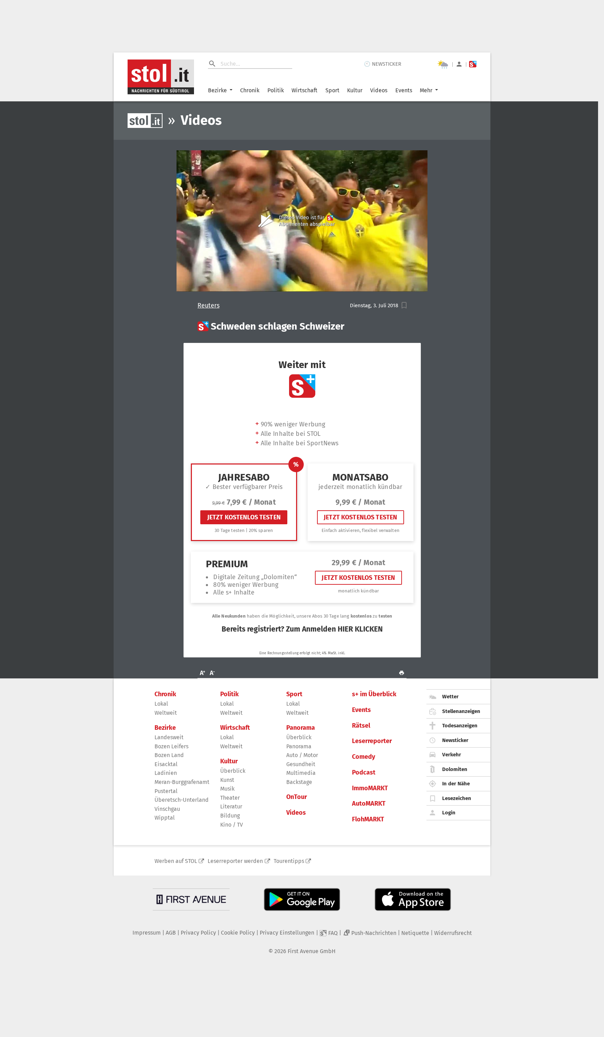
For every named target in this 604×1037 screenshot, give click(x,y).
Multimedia (301, 773)
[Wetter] (443, 64)
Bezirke (217, 90)
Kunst (227, 780)
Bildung (230, 815)
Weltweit (165, 713)
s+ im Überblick (374, 694)
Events (403, 90)
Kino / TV (231, 824)
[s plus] (472, 64)
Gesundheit (300, 764)
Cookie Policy (238, 932)
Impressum (146, 932)
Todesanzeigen (459, 725)
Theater (230, 797)
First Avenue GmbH (312, 951)
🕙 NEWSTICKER (382, 64)
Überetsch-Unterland (181, 800)
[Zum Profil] (459, 64)
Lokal (161, 703)
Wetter (450, 696)
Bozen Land (169, 755)
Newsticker (455, 740)
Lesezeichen (456, 798)
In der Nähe (456, 783)
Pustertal (166, 791)
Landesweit (169, 737)
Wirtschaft (304, 90)
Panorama (300, 728)
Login (448, 812)
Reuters (208, 305)
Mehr (426, 90)
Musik (227, 788)
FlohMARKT (368, 819)
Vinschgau (167, 809)
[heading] (302, 326)
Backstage (299, 782)
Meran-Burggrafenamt (181, 782)
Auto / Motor (302, 755)
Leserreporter (372, 741)
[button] (404, 305)
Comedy (363, 757)
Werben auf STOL (175, 861)
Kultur (354, 90)
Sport (332, 90)
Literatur (231, 806)
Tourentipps (289, 861)
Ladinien (165, 773)
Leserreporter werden (235, 861)
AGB (171, 932)
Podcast (363, 772)
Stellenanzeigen (461, 711)
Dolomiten (454, 769)
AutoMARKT (369, 803)
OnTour (296, 797)
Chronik (249, 90)
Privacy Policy (198, 932)
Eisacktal (166, 764)
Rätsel (361, 725)
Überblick (232, 771)
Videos (378, 90)
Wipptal (164, 817)
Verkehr (451, 754)
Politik (275, 90)
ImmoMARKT (370, 788)
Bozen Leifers (171, 746)
